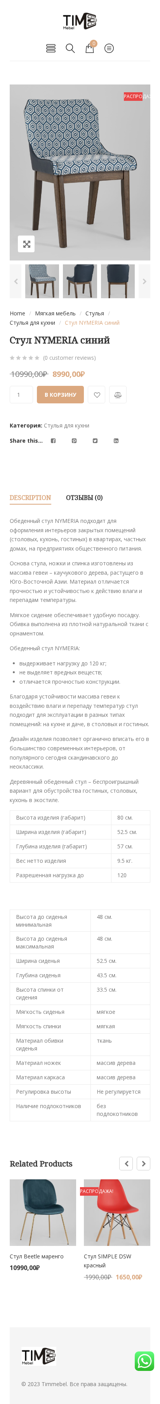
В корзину (60, 394)
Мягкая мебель (55, 313)
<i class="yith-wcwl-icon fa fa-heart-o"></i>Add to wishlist (96, 394)
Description (30, 497)
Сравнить (118, 394)
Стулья (94, 313)
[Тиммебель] (80, 21)
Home (17, 313)
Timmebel (54, 1384)
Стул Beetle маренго (37, 1256)
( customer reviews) (69, 357)
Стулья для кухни (32, 322)
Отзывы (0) (84, 497)
